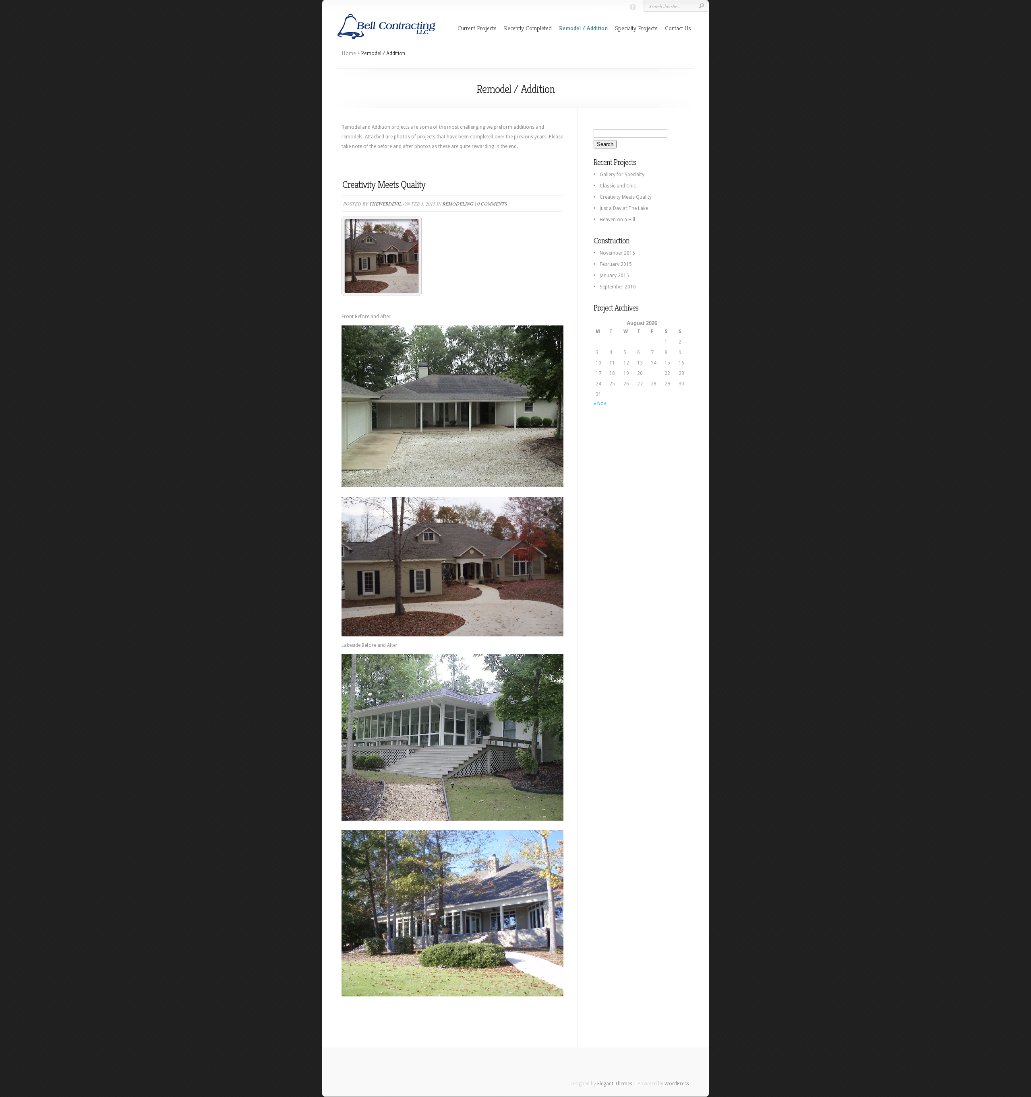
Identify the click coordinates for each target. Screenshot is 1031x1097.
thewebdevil (385, 203)
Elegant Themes (614, 1084)
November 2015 (617, 253)
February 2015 (616, 264)
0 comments (492, 203)
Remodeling (458, 203)
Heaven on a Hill (617, 219)
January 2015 (614, 275)
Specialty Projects (636, 28)
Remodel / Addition (583, 28)
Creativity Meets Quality (383, 185)
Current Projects (477, 28)
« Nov (600, 403)
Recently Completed (528, 28)
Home (349, 53)
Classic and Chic (618, 186)
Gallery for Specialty (622, 174)
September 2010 (618, 287)
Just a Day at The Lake (624, 208)
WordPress (677, 1084)
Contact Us (678, 28)
